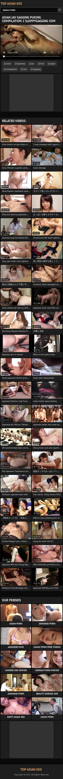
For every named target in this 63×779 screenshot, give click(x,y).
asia (25, 69)
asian (8, 63)
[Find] (59, 10)
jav (33, 63)
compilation (11, 69)
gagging (37, 69)
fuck (42, 63)
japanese (21, 63)
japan (52, 63)
